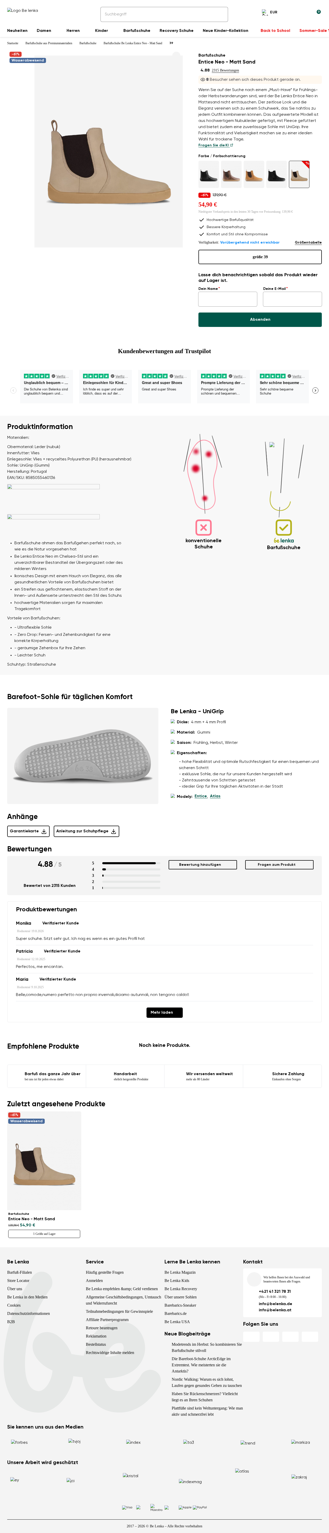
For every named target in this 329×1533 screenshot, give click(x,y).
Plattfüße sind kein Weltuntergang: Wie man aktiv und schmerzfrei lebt (207, 1411)
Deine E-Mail (274, 289)
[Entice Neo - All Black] (208, 174)
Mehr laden (162, 1013)
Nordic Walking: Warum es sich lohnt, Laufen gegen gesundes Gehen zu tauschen (207, 1382)
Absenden (260, 320)
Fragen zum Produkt (277, 865)
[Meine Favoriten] (292, 13)
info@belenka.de (275, 1304)
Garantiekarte (24, 831)
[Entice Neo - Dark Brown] (231, 174)
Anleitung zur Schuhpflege (82, 831)
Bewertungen (29, 849)
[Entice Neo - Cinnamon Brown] (254, 174)
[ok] (220, 14)
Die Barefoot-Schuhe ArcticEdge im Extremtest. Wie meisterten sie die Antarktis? (201, 1365)
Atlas (215, 796)
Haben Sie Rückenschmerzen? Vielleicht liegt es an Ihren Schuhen (205, 1397)
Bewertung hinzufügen (200, 865)
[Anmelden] (304, 13)
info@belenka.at (275, 1310)
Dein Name (208, 289)
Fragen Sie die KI (214, 145)
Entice (201, 796)
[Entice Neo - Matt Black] (276, 174)
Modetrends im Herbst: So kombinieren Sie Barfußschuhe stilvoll (207, 1347)
